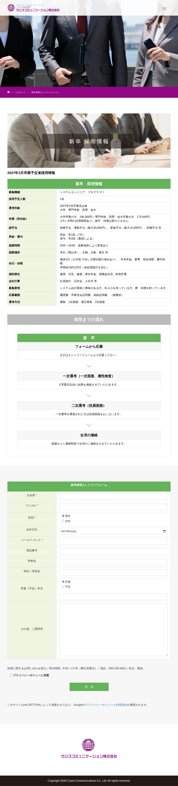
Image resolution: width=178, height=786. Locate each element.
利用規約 (121, 704)
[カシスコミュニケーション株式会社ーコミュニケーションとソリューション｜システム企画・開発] (33, 7)
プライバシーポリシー (99, 704)
